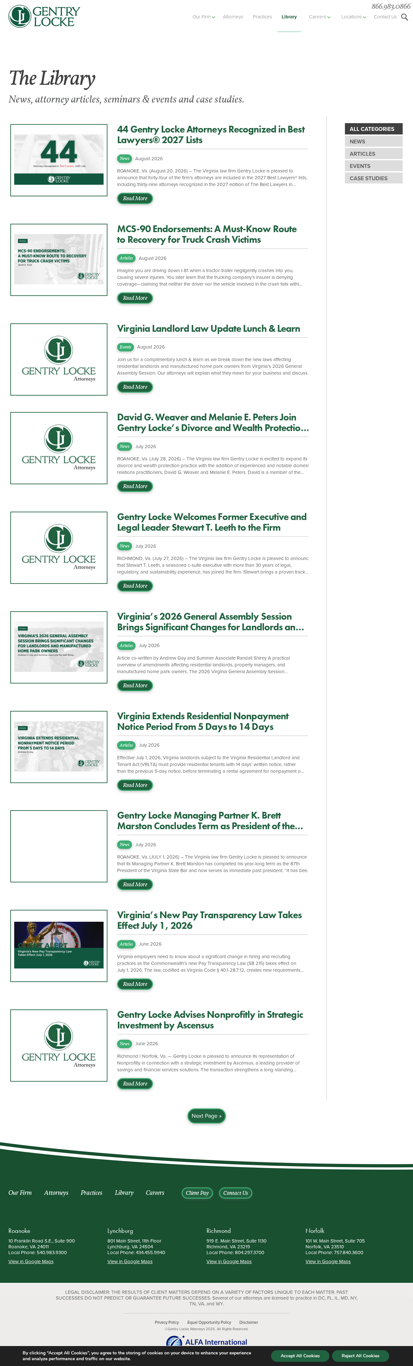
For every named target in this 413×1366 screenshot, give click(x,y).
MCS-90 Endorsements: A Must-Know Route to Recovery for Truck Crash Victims (207, 234)
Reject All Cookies (360, 1356)
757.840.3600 (348, 1252)
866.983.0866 (391, 7)
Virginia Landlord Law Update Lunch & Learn (208, 328)
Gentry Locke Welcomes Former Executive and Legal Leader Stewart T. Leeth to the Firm (212, 522)
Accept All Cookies (300, 1356)
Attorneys (233, 17)
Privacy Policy (167, 1322)
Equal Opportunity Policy (209, 1322)
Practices (262, 17)
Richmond (218, 1230)
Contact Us (385, 17)
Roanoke (19, 1230)
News (357, 141)
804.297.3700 (249, 1252)
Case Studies (369, 178)
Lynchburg (120, 1230)
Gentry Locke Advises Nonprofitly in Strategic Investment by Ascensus (210, 1020)
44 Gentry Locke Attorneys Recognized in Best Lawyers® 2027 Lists (210, 134)
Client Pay (197, 1193)
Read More (135, 199)
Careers (317, 17)
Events (360, 166)
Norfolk (315, 1230)
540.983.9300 (52, 1252)
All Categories (372, 129)
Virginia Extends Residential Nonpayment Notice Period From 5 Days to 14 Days (202, 721)
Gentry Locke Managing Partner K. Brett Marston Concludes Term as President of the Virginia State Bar (206, 820)
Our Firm (202, 17)
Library (289, 17)
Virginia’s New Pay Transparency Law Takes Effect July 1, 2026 (209, 920)
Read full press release (39, 1159)
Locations (351, 17)
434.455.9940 (150, 1252)
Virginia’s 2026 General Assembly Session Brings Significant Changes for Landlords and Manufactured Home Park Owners (209, 622)
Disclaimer (248, 1322)
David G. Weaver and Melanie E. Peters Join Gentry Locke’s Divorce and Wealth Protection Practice (211, 422)
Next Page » (207, 1116)
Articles (362, 154)
